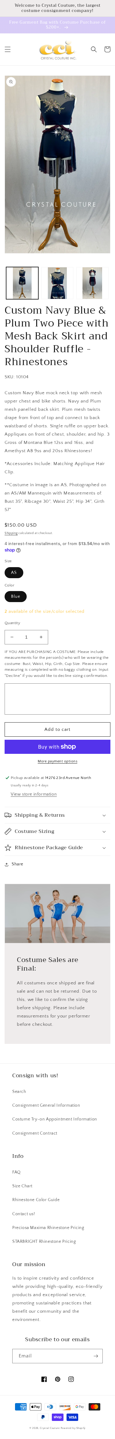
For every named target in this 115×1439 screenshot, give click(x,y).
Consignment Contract (34, 1133)
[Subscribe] (95, 1356)
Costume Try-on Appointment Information (54, 1119)
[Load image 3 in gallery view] (92, 283)
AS (14, 572)
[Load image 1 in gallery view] (22, 283)
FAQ (16, 1172)
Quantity (12, 623)
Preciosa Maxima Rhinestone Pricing (48, 1227)
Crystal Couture (50, 1428)
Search (19, 1091)
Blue (15, 596)
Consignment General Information (46, 1105)
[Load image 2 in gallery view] (57, 283)
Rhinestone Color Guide (35, 1199)
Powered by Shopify (73, 1428)
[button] (7, 49)
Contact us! (23, 1214)
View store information (34, 794)
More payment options (57, 761)
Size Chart (22, 1186)
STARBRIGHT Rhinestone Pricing (44, 1241)
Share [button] (17, 864)
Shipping (11, 533)
